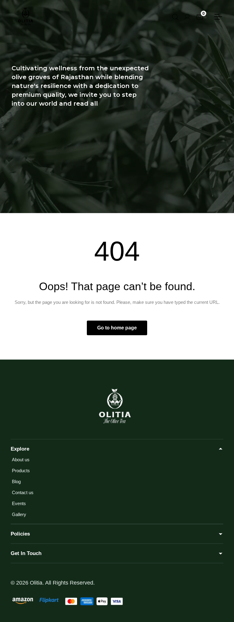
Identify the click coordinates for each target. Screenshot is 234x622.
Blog (16, 481)
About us (21, 459)
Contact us (23, 492)
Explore (20, 449)
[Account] (187, 16)
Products (21, 470)
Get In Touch (26, 553)
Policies (20, 534)
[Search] (175, 16)
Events (19, 503)
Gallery (19, 514)
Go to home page (117, 327)
